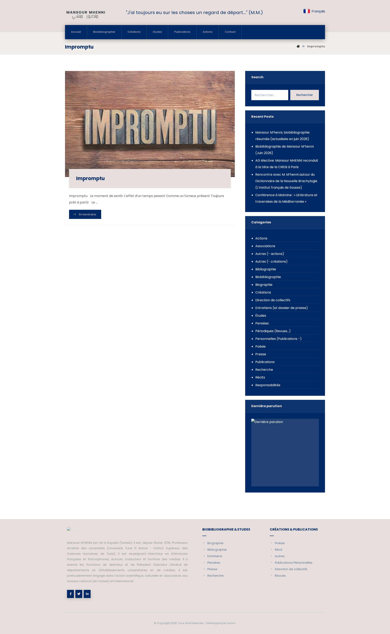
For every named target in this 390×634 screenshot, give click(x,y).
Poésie (260, 346)
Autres (280, 556)
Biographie (263, 284)
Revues (280, 575)
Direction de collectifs (272, 300)
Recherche (264, 369)
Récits (260, 377)
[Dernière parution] (285, 452)
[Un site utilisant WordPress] (85, 15)
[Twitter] (78, 594)
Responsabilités (267, 385)
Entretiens (214, 556)
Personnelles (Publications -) (278, 338)
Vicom (231, 623)
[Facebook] (70, 594)
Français (318, 11)
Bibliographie (265, 269)
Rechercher (304, 95)
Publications (265, 362)
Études (260, 315)
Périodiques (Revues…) (273, 331)
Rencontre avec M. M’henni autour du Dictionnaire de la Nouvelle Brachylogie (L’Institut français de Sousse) (286, 181)
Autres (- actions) (269, 253)
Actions (261, 238)
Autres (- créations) (271, 261)
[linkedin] (87, 594)
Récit (278, 549)
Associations (265, 246)
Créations (263, 292)
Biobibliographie (268, 277)
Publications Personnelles (293, 562)
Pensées (262, 323)
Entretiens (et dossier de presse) (281, 308)
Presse (260, 354)
